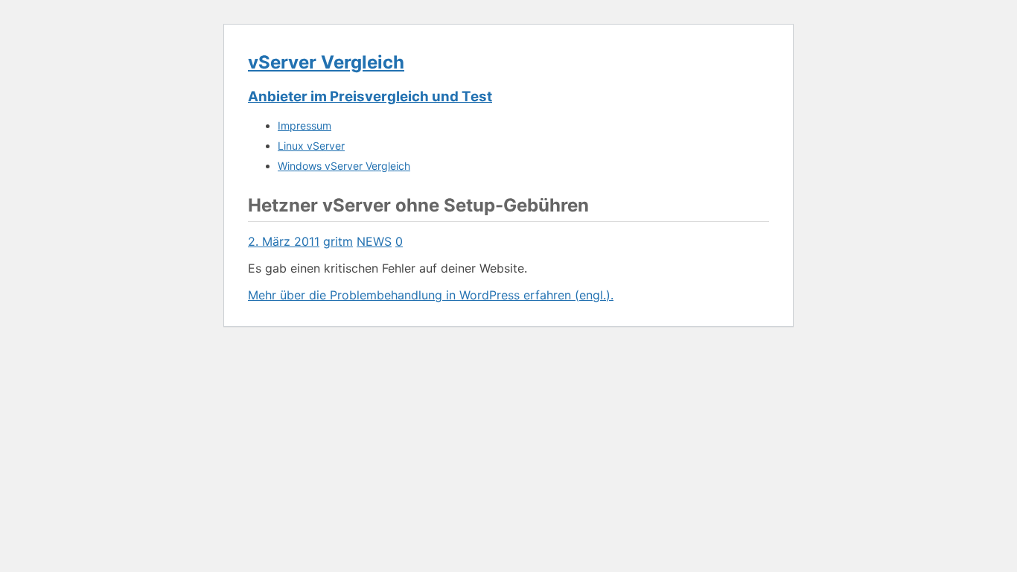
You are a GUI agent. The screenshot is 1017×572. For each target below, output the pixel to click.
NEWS (374, 241)
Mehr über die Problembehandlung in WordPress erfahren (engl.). (430, 294)
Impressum (304, 125)
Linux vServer (311, 145)
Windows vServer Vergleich (344, 165)
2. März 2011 (283, 241)
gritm (338, 241)
